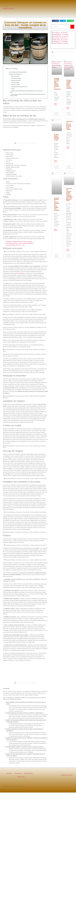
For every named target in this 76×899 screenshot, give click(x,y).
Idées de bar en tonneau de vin (15, 74)
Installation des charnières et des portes (19, 86)
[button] (45, 8)
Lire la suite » (55, 104)
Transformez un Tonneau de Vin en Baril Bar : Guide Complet (69, 125)
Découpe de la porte (15, 76)
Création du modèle (15, 82)
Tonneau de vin (17, 773)
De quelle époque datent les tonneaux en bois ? (56, 137)
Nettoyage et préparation (16, 78)
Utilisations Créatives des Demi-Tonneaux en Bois (19, 241)
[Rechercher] (72, 27)
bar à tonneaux (20, 273)
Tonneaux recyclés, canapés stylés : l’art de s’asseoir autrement (69, 84)
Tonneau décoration (28, 773)
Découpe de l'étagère (15, 84)
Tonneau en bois (20, 776)
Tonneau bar (9, 773)
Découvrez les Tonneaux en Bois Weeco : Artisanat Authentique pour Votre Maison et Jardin (69, 194)
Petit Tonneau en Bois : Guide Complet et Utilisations (20, 243)
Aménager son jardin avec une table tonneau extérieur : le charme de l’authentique (57, 84)
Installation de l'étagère (15, 80)
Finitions (13, 88)
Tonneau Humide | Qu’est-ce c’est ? (15, 245)
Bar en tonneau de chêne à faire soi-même (17, 72)
